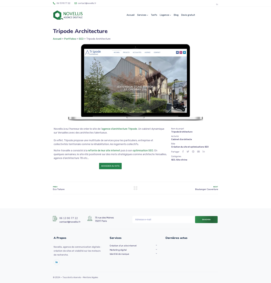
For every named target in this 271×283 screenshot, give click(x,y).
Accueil (131, 15)
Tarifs (154, 15)
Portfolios (70, 38)
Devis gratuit (188, 15)
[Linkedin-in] (217, 4)
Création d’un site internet (123, 245)
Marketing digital (118, 250)
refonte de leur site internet (104, 150)
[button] (110, 166)
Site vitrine (181, 160)
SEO (81, 38)
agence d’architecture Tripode (119, 128)
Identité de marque (119, 254)
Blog (176, 15)
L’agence (164, 15)
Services (141, 15)
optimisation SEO (143, 150)
